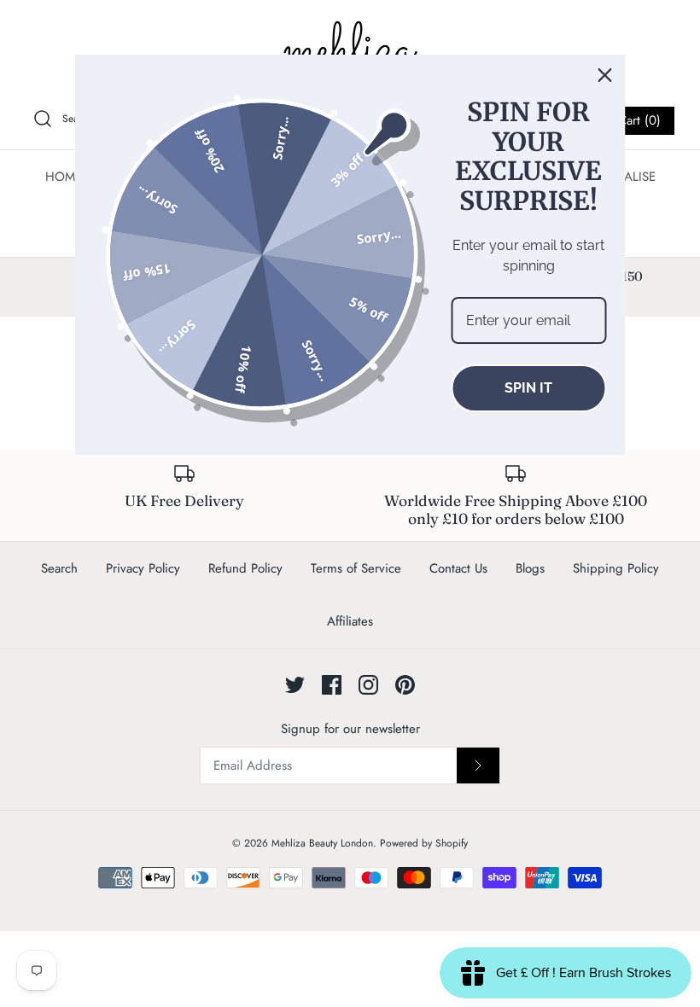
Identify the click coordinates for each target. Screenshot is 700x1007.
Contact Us (458, 568)
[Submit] (478, 765)
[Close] (605, 75)
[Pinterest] (405, 685)
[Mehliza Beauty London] (350, 51)
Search (59, 568)
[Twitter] (295, 685)
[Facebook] (331, 685)
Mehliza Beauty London (322, 843)
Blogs (530, 568)
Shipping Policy (616, 568)
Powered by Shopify (424, 843)
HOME (63, 176)
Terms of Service (356, 568)
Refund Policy (245, 568)
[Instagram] (368, 685)
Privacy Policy (143, 568)
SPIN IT (528, 388)
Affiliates (350, 621)
